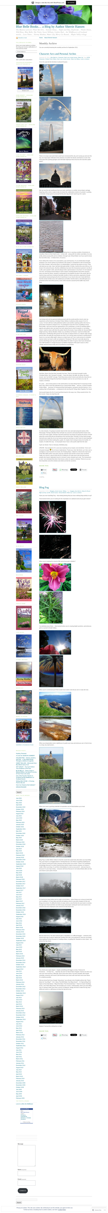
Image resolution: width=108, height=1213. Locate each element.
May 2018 (19, 873)
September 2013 (21, 993)
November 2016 (20, 910)
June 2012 (19, 1026)
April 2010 (19, 1074)
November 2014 (20, 962)
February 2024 (20, 811)
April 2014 (19, 978)
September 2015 (21, 940)
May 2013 (19, 1002)
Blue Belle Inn (54, 57)
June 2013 (19, 999)
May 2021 (19, 831)
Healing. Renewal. (21, 753)
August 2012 (19, 1021)
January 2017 (20, 905)
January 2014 (20, 984)
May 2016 (19, 923)
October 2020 (20, 835)
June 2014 (19, 973)
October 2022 (20, 827)
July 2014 (19, 971)
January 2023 (20, 824)
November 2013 (20, 989)
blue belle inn (78, 491)
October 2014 (20, 964)
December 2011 (20, 1039)
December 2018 (20, 859)
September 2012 (21, 1019)
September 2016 (21, 914)
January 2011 (20, 1063)
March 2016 (19, 927)
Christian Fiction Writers (50, 59)
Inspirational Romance (24, 1117)
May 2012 (19, 1028)
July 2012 (19, 1024)
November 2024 (20, 807)
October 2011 (20, 1043)
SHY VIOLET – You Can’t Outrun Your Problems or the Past (25, 767)
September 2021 (21, 829)
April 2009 (19, 1096)
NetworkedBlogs (25, 1109)
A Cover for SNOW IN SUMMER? (25, 755)
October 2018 (20, 862)
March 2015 (19, 954)
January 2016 (20, 932)
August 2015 (19, 943)
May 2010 (19, 1072)
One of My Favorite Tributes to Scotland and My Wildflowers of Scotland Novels (25, 777)
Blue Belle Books (25, 1112)
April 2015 (19, 951)
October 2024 (20, 809)
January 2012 (20, 1037)
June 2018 (19, 870)
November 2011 (20, 1041)
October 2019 (20, 846)
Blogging (52, 491)
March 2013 (19, 1006)
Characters (60, 57)
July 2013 (19, 997)
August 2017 (19, 890)
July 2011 (19, 1050)
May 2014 (19, 975)
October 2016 (20, 912)
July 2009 (19, 1089)
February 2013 (20, 1008)
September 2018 (21, 864)
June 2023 (19, 818)
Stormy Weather (62, 492)
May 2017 (19, 897)
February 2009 (20, 1098)
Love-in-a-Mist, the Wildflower (24, 1104)
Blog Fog (44, 487)
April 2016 (19, 925)
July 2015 (19, 945)
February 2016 (20, 929)
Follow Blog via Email (24, 42)
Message (20, 1144)
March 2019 (19, 853)
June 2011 (19, 1052)
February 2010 (20, 1078)
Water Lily (80, 57)
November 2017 (20, 884)
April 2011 (19, 1056)
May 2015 (19, 949)
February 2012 (20, 1035)
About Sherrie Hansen (50, 37)
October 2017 (20, 886)
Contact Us (23, 1190)
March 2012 (19, 1032)
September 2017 (21, 888)
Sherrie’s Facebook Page (25, 744)
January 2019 (20, 857)
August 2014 (19, 969)
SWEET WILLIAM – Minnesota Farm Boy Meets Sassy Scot (26, 763)
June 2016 (19, 921)
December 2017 (20, 881)
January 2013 (20, 1010)
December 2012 (20, 1013)
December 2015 (20, 934)
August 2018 (19, 866)
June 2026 (19, 800)
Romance (23, 1115)
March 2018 (19, 877)
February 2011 (20, 1061)
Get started (71, 2)
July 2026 (19, 798)
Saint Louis (67, 57)
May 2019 (19, 851)
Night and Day (42, 492)
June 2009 (19, 1091)
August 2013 (19, 995)
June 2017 (19, 894)
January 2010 (20, 1080)
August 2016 (19, 916)
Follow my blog (26, 1122)
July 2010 (19, 1070)
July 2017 (19, 892)
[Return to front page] (54, 24)
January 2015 (20, 958)
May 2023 (19, 820)
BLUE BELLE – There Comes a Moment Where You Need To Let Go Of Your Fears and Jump (26, 772)
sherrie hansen (74, 57)
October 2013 (20, 991)
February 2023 (20, 822)
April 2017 (19, 899)
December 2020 (20, 833)
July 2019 (19, 848)
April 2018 (19, 875)
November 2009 (20, 1085)
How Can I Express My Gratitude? (25, 785)
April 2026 (19, 805)
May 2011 (19, 1054)
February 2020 (20, 842)
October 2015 (20, 938)
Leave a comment (85, 59)
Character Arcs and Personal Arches (57, 53)
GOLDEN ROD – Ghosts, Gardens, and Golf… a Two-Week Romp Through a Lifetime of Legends (26, 759)
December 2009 (20, 1083)
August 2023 (19, 813)
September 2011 (21, 1045)
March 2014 (19, 980)
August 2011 (19, 1048)
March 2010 (19, 1076)
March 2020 (19, 840)
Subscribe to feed (22, 37)
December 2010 (20, 1065)
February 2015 (20, 956)
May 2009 (19, 1094)
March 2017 (19, 901)
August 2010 (19, 1067)
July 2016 (19, 918)
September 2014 (21, 967)
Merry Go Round (86, 491)
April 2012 (19, 1030)
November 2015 (20, 936)
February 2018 (20, 879)
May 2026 (19, 803)
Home (41, 37)
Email (22, 1179)
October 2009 (20, 1087)
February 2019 (20, 855)
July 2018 (19, 868)
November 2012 (20, 1015)
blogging (72, 491)
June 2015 (19, 947)
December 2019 (20, 844)
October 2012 (20, 1017)
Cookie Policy (62, 1209)
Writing (78, 59)
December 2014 (20, 960)
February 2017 (20, 903)
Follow (20, 56)
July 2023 (19, 816)
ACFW (88, 57)
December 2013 (20, 986)
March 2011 (19, 1059)
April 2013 (19, 1004)
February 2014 (20, 982)
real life (48, 492)
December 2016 (20, 908)
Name (22, 1169)
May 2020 (19, 837)
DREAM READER (21, 787)
